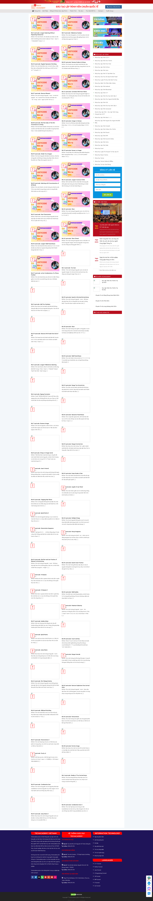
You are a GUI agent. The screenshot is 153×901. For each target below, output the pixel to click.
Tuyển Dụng (109, 11)
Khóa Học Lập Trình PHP (101, 136)
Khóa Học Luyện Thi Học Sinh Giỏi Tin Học (106, 80)
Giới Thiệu (45, 11)
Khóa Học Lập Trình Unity (102, 142)
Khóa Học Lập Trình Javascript (103, 109)
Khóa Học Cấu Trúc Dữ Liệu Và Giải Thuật (106, 77)
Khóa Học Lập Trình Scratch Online (104, 139)
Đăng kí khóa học (149, 880)
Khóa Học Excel (99, 148)
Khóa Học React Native (101, 155)
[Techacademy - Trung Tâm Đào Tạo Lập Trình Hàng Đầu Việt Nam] (39, 6)
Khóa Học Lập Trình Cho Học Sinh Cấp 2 (106, 105)
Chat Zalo (149, 885)
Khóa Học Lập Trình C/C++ (102, 57)
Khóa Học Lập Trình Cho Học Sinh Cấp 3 (106, 96)
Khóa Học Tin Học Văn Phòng (103, 164)
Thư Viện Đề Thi (90, 11)
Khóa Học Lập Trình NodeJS (102, 126)
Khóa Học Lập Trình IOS (101, 102)
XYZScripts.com (82, 900)
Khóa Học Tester (99, 158)
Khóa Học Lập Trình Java (101, 70)
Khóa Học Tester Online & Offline (104, 161)
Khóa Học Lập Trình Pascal (102, 132)
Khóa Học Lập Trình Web (101, 145)
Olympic (100, 11)
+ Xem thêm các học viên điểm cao (107, 270)
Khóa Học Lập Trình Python (102, 67)
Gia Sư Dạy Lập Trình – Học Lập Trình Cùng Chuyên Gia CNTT (106, 113)
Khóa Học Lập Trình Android (102, 86)
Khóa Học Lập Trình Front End (103, 64)
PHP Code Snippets (71, 900)
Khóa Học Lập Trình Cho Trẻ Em (103, 61)
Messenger (149, 890)
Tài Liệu (80, 11)
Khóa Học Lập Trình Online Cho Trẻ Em (105, 129)
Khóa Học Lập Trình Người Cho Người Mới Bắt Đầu (107, 122)
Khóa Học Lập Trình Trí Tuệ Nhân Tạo (105, 73)
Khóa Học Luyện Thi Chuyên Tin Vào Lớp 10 (106, 152)
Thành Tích (73, 11)
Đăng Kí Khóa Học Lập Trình (58, 11)
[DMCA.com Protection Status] (76, 894)
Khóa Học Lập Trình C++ (101, 93)
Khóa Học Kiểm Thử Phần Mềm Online (105, 83)
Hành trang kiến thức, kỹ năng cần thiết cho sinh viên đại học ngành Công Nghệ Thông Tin (109, 241)
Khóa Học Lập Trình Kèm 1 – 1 (103, 117)
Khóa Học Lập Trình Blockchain (103, 89)
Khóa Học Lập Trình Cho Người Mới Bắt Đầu (107, 99)
